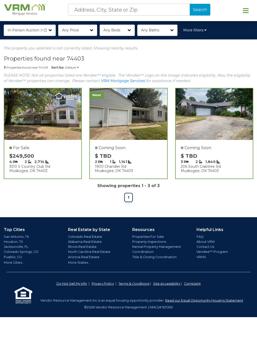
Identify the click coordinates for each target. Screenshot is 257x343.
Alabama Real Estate (85, 242)
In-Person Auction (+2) (27, 30)
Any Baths (150, 30)
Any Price (70, 30)
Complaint (192, 283)
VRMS (201, 257)
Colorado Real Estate (85, 237)
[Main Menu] (245, 10)
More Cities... (14, 262)
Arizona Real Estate (83, 257)
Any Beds (111, 30)
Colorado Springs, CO (21, 252)
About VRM (206, 242)
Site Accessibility (166, 283)
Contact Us (205, 247)
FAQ (200, 237)
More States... (79, 262)
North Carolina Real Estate (89, 252)
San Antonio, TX (16, 237)
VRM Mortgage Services (123, 81)
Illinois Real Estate (82, 247)
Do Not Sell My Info (71, 283)
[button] (196, 30)
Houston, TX (13, 242)
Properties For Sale (148, 237)
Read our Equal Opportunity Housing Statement (204, 300)
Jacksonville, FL (16, 247)
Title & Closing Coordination (154, 257)
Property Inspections (149, 242)
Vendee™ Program (212, 252)
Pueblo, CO (13, 257)
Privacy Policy (103, 283)
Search (200, 9)
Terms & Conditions (133, 283)
